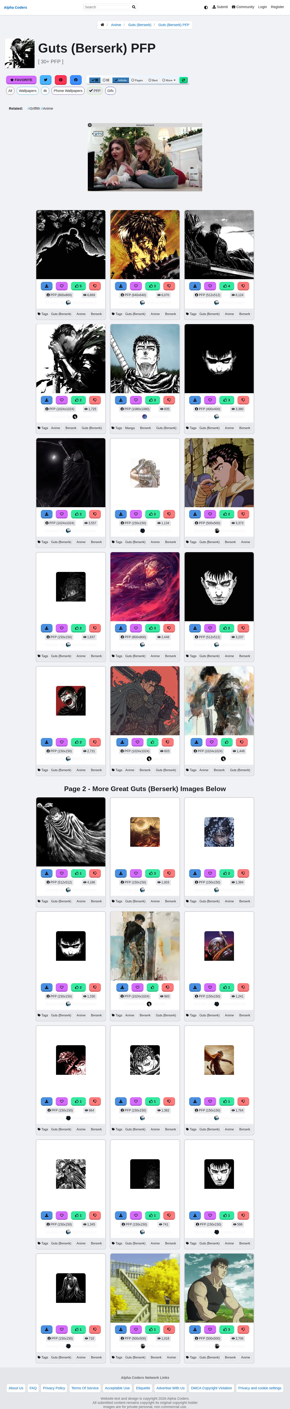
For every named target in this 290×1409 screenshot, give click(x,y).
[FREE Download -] (47, 514)
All (10, 91)
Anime (116, 25)
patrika (85, 416)
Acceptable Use (117, 1388)
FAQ (33, 1388)
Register (277, 7)
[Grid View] (94, 80)
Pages (139, 80)
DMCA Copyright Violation (211, 1388)
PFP (97, 91)
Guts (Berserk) (139, 25)
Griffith (34, 108)
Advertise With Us (170, 1388)
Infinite (122, 80)
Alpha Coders (15, 7)
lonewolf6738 (158, 530)
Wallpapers (27, 91)
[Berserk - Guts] (219, 1060)
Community (244, 7)
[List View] (105, 80)
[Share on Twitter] (46, 80)
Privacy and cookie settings (259, 1388)
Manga (130, 428)
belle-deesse (233, 530)
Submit (222, 7)
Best (154, 80)
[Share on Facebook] (76, 80)
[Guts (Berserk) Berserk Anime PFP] (219, 473)
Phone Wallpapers (68, 91)
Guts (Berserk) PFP (173, 25)
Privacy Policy (54, 1388)
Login (262, 7)
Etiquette (143, 1388)
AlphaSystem (84, 302)
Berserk (96, 314)
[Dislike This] (95, 514)
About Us (16, 1388)
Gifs (110, 91)
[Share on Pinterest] (61, 80)
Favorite (23, 80)
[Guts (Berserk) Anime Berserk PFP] (70, 473)
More (169, 80)
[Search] (134, 7)
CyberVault (158, 416)
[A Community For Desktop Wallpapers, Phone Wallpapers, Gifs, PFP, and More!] (102, 25)
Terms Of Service (85, 1388)
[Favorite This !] (62, 514)
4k (45, 91)
